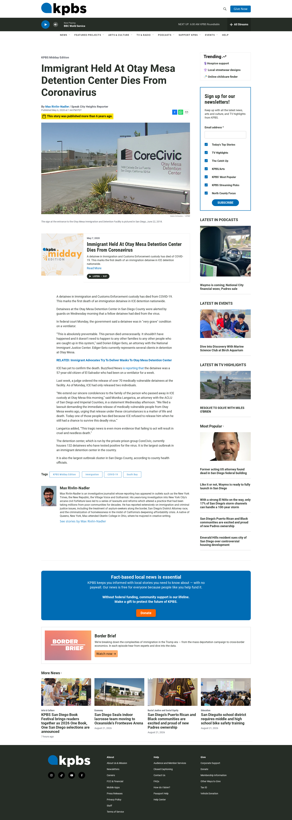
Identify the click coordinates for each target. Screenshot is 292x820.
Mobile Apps (113, 787)
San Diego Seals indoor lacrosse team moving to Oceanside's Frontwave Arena (118, 719)
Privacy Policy (114, 799)
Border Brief (105, 635)
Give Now (240, 9)
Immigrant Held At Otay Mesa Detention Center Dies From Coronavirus (134, 247)
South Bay (132, 474)
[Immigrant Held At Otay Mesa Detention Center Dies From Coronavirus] (62, 254)
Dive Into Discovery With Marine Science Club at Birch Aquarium (222, 348)
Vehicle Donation (209, 793)
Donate (146, 613)
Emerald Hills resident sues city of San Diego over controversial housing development (223, 541)
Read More (94, 268)
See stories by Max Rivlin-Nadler (83, 521)
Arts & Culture (118, 35)
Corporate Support (210, 763)
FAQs (156, 781)
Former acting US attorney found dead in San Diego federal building (223, 471)
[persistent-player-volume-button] (55, 24)
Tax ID (204, 787)
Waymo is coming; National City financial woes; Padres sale (222, 287)
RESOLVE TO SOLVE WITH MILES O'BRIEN (222, 409)
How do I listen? (162, 787)
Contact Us (159, 775)
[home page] (63, 9)
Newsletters (113, 769)
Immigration (92, 474)
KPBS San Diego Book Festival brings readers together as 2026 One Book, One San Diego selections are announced (65, 723)
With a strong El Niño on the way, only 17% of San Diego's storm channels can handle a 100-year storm (225, 503)
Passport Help (161, 793)
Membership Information (214, 775)
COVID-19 (113, 474)
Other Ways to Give (211, 781)
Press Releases (115, 793)
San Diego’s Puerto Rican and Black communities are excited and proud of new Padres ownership (224, 522)
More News (50, 673)
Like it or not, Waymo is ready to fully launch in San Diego (225, 486)
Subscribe (225, 202)
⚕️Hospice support (216, 63)
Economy (98, 710)
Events (210, 35)
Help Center (160, 799)
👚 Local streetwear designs (222, 70)
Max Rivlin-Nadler (57, 106)
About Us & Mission (117, 763)
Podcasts (164, 35)
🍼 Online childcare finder (221, 76)
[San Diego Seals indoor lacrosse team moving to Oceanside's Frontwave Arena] (119, 692)
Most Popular (211, 426)
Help (225, 35)
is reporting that (133, 368)
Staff (109, 805)
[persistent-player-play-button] (45, 24)
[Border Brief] (68, 645)
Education (205, 710)
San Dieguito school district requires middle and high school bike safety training (223, 719)
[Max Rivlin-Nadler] (48, 496)
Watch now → (106, 654)
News (63, 35)
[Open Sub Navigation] (69, 35)
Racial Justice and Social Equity (163, 710)
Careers (111, 775)
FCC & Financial (115, 781)
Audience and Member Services (170, 763)
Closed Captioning (163, 769)
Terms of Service (115, 811)
